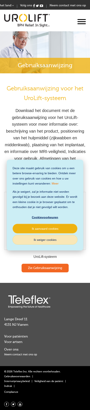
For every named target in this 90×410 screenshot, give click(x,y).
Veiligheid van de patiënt (48, 381)
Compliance (11, 391)
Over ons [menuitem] (11, 349)
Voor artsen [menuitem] (13, 342)
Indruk (8, 386)
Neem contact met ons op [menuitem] (68, 5)
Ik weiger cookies (45, 239)
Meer (55, 183)
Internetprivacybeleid (17, 381)
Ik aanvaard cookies (45, 228)
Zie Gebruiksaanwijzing (45, 268)
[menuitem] (45, 354)
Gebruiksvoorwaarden (17, 376)
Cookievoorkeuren (45, 217)
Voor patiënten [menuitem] (16, 336)
